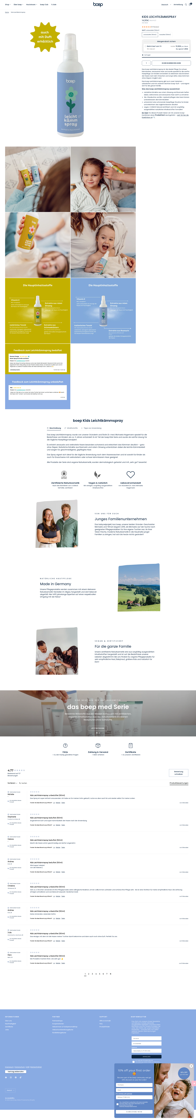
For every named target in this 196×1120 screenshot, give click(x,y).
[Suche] (186, 4)
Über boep (18, 4)
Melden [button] (58, 803)
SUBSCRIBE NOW (134, 1112)
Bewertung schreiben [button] (178, 772)
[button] (166, 27)
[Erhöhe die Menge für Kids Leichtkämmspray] (149, 63)
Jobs (7, 1030)
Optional (134, 1047)
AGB (27, 1067)
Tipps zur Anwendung (92, 428)
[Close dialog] (191, 1066)
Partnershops (57, 1021)
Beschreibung (55, 428)
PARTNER (56, 1016)
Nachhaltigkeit (10, 1024)
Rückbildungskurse (59, 1033)
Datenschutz (20, 1067)
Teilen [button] (63, 803)
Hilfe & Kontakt (105, 1021)
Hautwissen (31, 4)
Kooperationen (58, 1024)
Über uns (8, 1021)
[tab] (179, 783)
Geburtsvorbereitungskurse (62, 1030)
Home (7, 12)
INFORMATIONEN (12, 1016)
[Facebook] (7, 1077)
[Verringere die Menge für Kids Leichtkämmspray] (143, 63)
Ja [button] (54, 803)
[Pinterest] (17, 1077)
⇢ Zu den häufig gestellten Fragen (65, 755)
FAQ (101, 1024)
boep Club (44, 4)
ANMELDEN (146, 1056)
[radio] (166, 47)
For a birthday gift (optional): (124, 1094)
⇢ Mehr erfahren (98, 755)
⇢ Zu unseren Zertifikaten (130, 755)
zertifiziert (69, 488)
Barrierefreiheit (36, 1067)
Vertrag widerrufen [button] (16, 1072)
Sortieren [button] (12, 783)
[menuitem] (8, 4)
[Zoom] (131, 19)
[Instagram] (12, 1077)
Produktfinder (105, 1027)
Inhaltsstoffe (72, 428)
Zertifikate (9, 1027)
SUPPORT (103, 1016)
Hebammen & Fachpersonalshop (64, 1027)
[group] (18, 770)
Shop (7, 4)
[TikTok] (22, 1077)
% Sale (53, 4)
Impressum (9, 1067)
